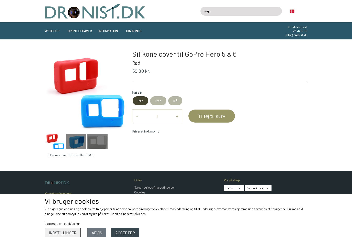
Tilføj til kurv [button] (211, 116)
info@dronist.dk (296, 35)
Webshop (52, 31)
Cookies (139, 192)
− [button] (137, 116)
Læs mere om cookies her (62, 223)
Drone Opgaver (80, 31)
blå (175, 101)
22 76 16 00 (300, 31)
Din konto (133, 31)
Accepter (125, 232)
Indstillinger (62, 232)
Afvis (97, 232)
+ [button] (177, 116)
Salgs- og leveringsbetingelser (154, 187)
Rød (140, 101)
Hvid (158, 101)
